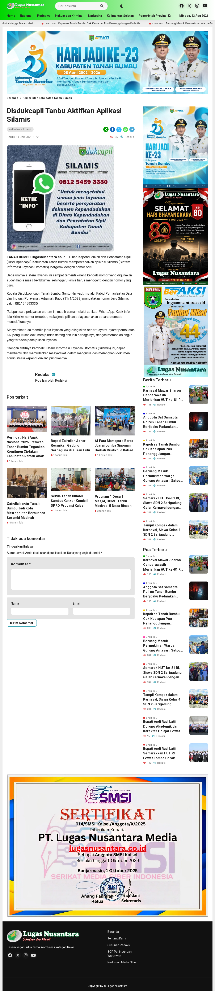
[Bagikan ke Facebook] (112, 129)
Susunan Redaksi (119, 945)
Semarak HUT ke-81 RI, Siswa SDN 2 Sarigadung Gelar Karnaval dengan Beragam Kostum (162, 503)
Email (76, 603)
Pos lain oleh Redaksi (51, 380)
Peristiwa (43, 15)
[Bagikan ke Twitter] (119, 129)
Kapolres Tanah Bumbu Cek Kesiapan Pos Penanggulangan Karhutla (56, 23)
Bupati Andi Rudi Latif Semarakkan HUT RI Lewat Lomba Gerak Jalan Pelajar (160, 753)
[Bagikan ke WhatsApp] (125, 129)
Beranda (12, 98)
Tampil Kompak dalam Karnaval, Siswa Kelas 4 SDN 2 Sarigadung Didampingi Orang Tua (161, 530)
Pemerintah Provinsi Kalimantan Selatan (167, 15)
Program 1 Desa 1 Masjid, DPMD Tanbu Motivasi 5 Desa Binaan (113, 501)
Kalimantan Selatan (120, 15)
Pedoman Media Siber (122, 962)
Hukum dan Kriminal (69, 15)
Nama (15, 603)
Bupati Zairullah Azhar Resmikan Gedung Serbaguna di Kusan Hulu (70, 445)
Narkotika (95, 15)
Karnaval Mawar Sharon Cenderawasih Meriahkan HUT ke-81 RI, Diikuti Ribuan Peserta (162, 395)
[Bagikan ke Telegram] (132, 129)
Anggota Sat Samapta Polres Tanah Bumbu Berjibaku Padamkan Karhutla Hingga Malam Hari (161, 422)
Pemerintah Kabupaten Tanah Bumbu (47, 98)
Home (11, 15)
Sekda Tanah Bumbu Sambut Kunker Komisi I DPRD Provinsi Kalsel (69, 501)
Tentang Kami (117, 938)
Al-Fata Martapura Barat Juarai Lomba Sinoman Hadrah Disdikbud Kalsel (114, 445)
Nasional (26, 15)
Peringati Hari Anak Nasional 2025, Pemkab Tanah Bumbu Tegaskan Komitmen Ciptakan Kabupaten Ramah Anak (26, 446)
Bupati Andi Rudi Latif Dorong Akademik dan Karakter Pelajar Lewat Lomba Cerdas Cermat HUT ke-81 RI (161, 726)
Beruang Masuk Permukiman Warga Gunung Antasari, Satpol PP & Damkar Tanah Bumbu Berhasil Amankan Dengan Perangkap (162, 476)
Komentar (21, 564)
